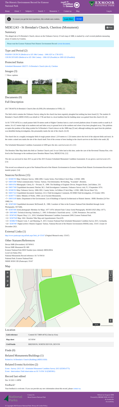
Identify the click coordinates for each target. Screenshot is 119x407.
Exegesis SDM (109, 395)
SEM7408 (12, 210)
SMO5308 (12, 182)
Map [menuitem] (77, 11)
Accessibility (110, 401)
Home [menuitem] (7, 11)
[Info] (7, 281)
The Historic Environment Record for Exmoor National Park (27, 4)
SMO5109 (12, 199)
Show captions (12, 75)
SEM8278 (13, 221)
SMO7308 (12, 187)
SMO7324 (12, 193)
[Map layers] (7, 273)
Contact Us (30, 395)
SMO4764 (12, 185)
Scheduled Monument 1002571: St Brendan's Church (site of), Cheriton (31, 66)
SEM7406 (12, 204)
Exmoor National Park (101, 3)
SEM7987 (13, 224)
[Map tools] (7, 285)
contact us (77, 389)
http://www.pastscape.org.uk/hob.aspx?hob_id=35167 (25, 235)
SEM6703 (12, 190)
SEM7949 (13, 218)
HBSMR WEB (102, 397)
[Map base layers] (7, 277)
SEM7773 (12, 196)
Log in (109, 11)
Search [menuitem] (41, 11)
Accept (79, 19)
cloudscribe (110, 399)
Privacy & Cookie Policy (39, 406)
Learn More (68, 19)
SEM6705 (12, 179)
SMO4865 (13, 213)
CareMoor (70, 4)
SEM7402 (13, 215)
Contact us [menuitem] (67, 11)
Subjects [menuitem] (28, 11)
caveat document (64, 44)
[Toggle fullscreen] (111, 272)
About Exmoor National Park (36, 397)
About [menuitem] (16, 11)
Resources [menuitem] (54, 11)
